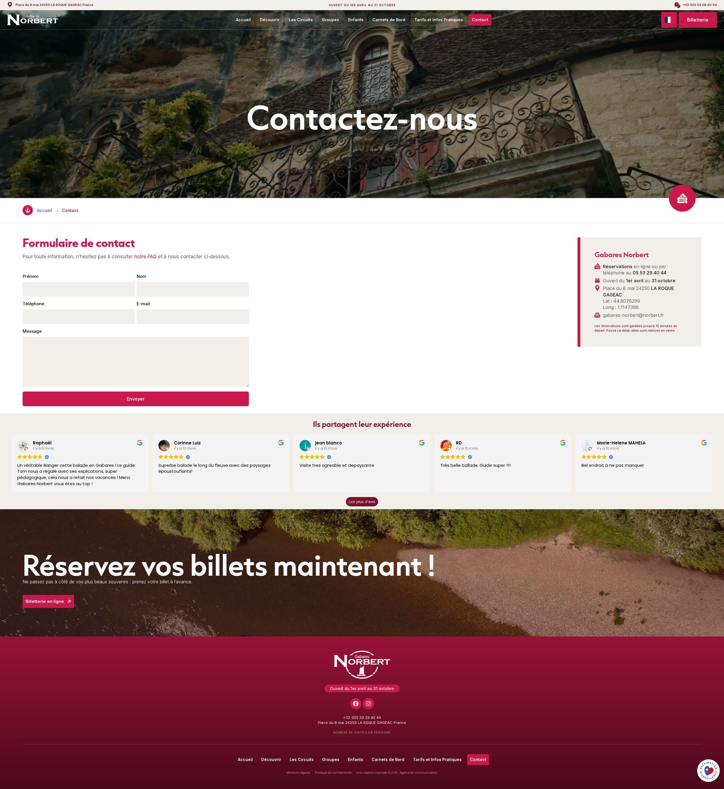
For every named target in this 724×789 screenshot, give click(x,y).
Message (32, 331)
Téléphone (33, 303)
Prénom (30, 276)
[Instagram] (368, 703)
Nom (141, 276)
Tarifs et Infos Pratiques (438, 19)
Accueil (243, 19)
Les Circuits (301, 19)
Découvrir (270, 19)
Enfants (355, 19)
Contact (480, 19)
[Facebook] (355, 703)
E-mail (143, 303)
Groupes (330, 19)
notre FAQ (145, 256)
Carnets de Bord (388, 19)
